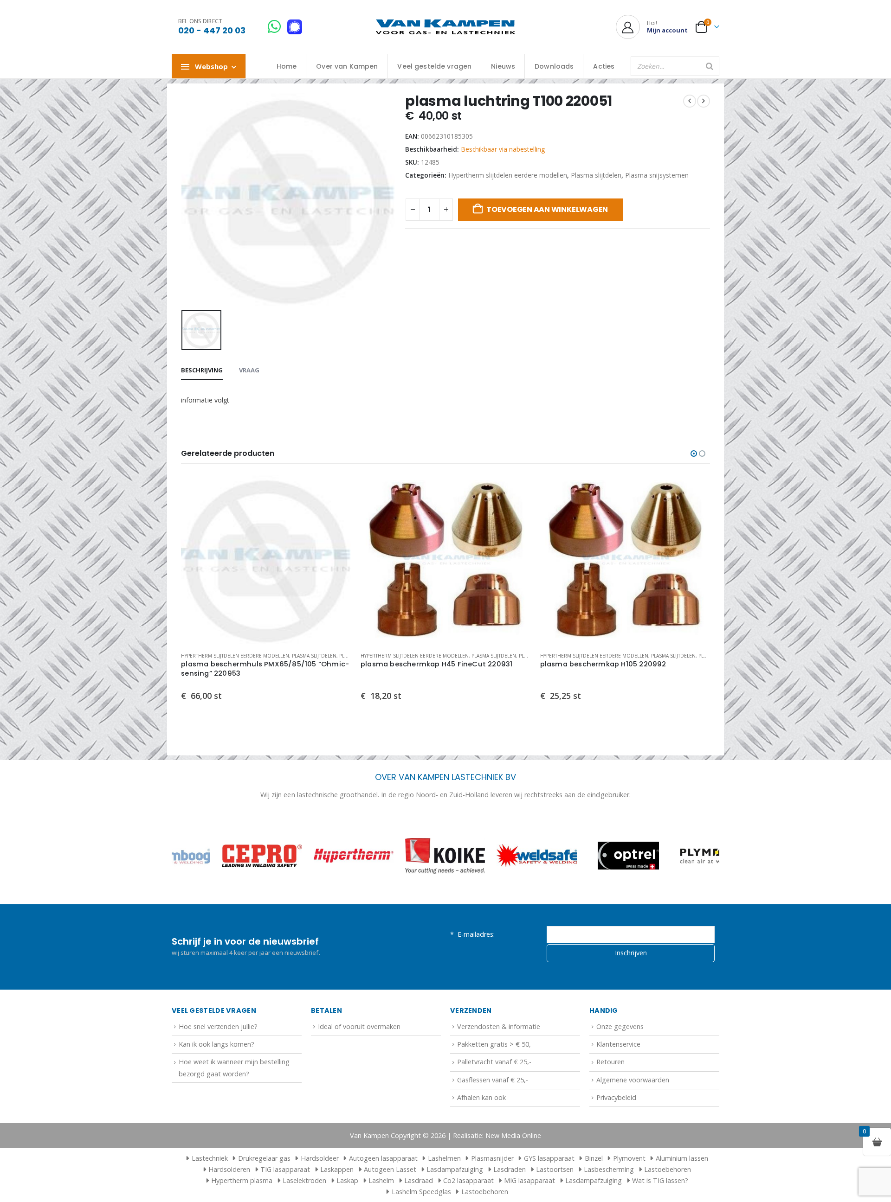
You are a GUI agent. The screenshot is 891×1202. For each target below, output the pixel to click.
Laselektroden (304, 1180)
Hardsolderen (229, 1169)
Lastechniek (210, 1158)
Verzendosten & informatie (498, 1026)
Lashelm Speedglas (421, 1191)
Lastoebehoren (667, 1169)
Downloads (554, 66)
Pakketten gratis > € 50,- (495, 1044)
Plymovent (629, 1158)
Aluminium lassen (682, 1158)
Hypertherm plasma (241, 1180)
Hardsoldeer (320, 1158)
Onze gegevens (620, 1026)
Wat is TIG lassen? (660, 1180)
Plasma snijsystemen (657, 175)
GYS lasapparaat (549, 1158)
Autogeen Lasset (390, 1169)
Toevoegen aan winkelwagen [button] (336, 490)
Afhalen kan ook (481, 1097)
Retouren (610, 1061)
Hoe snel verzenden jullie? (218, 1026)
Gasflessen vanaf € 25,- (492, 1079)
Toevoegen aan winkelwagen (547, 209)
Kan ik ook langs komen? (216, 1044)
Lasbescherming (609, 1169)
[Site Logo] (445, 27)
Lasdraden (509, 1169)
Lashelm (381, 1180)
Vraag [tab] (249, 370)
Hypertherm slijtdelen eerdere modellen (507, 175)
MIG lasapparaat (529, 1180)
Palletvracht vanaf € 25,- (494, 1061)
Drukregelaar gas (264, 1158)
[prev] (689, 101)
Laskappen (337, 1169)
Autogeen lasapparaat (383, 1158)
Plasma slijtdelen (596, 175)
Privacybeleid (616, 1097)
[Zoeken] (709, 66)
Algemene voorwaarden (632, 1079)
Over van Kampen (347, 66)
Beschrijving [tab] (202, 370)
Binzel (594, 1158)
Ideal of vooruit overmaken (359, 1026)
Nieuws (503, 66)
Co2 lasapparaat (468, 1180)
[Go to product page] (266, 560)
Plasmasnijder (492, 1158)
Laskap (347, 1180)
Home (287, 66)
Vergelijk (336, 511)
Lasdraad (418, 1180)
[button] (694, 453)
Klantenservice (618, 1044)
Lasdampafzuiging (454, 1169)
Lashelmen (444, 1158)
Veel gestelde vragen (434, 66)
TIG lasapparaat (285, 1169)
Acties (603, 66)
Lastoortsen (555, 1169)
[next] (703, 101)
